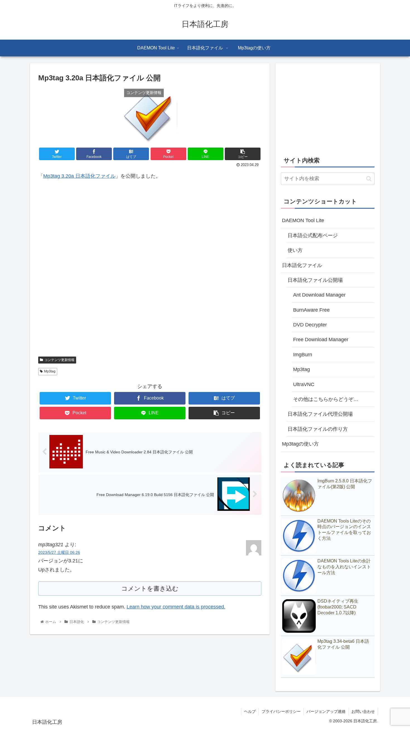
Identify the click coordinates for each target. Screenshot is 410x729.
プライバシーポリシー (281, 711)
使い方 (295, 250)
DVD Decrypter (310, 325)
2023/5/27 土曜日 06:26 (59, 552)
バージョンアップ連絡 (326, 711)
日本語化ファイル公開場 (315, 280)
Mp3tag (50, 371)
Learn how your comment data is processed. (176, 607)
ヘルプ (250, 711)
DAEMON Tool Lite (303, 220)
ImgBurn (302, 354)
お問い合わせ (363, 711)
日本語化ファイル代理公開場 (320, 414)
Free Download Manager (320, 339)
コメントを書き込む (150, 588)
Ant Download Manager (319, 295)
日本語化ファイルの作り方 (318, 429)
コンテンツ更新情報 (59, 360)
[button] (369, 178)
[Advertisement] (149, 272)
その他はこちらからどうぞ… (325, 399)
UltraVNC (303, 384)
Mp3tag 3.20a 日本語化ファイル (79, 176)
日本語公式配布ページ (313, 235)
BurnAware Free (311, 310)
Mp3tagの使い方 (300, 444)
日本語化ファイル (302, 265)
